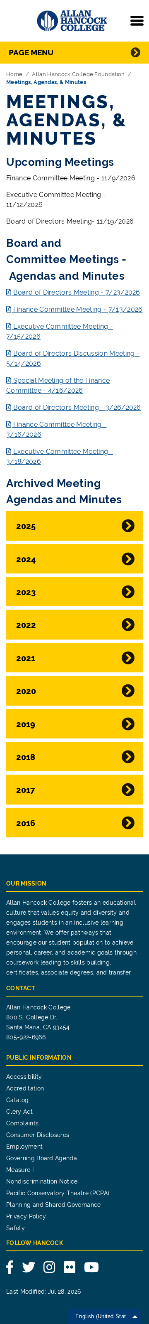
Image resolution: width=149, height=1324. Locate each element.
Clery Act (19, 1111)
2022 (26, 625)
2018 (25, 757)
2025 (26, 526)
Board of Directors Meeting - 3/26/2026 (77, 407)
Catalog (17, 1100)
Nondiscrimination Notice (42, 1181)
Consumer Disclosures (37, 1135)
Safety (15, 1228)
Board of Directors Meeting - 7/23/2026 (76, 292)
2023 (26, 592)
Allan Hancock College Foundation (78, 74)
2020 (26, 691)
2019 (25, 724)
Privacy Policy (26, 1216)
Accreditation (25, 1088)
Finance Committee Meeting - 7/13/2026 (77, 309)
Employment (24, 1146)
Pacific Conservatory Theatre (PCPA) (57, 1193)
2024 (26, 559)
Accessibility (24, 1076)
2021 (25, 658)
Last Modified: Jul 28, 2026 (43, 1291)
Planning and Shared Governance (53, 1204)
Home (14, 74)
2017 (25, 790)
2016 (25, 823)
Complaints (22, 1123)
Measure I (20, 1169)
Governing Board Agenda (41, 1158)
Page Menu (31, 52)
